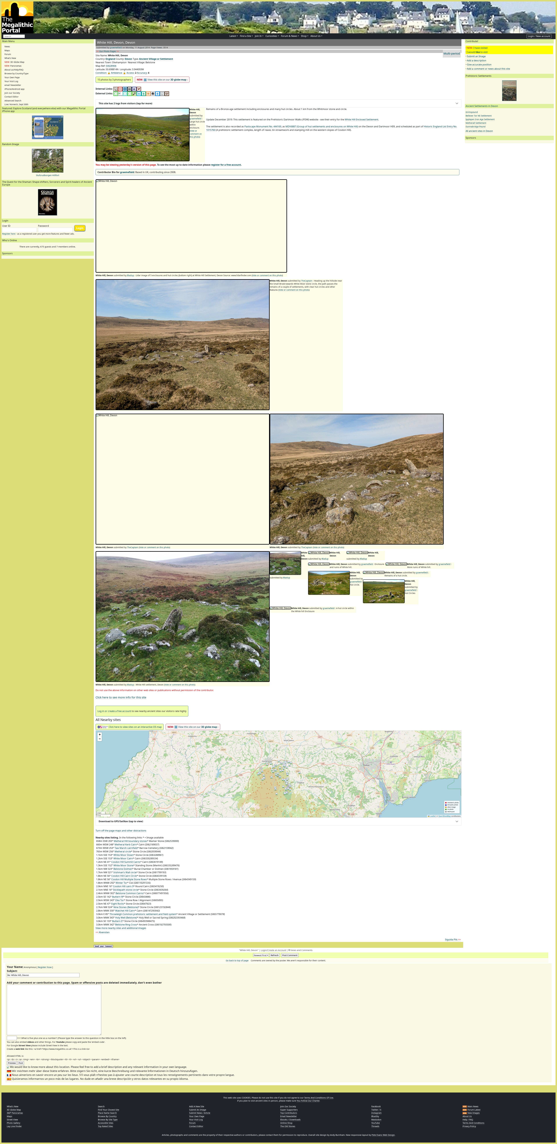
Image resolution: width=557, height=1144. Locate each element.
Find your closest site (108, 1109)
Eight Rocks (117, 903)
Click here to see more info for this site (121, 697)
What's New (10, 58)
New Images (473, 1113)
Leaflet (432, 816)
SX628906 (111, 65)
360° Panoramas (15, 1113)
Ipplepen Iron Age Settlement (480, 119)
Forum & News (289, 36)
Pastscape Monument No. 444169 (262, 126)
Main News (472, 1106)
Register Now (45, 967)
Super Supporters (289, 1109)
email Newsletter (12, 85)
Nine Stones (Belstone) (125, 907)
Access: (130, 72)
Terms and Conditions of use (318, 1097)
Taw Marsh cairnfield (126, 848)
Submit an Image (476, 56)
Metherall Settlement (476, 123)
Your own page (196, 1116)
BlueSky (375, 1116)
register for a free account (226, 164)
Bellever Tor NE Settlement (479, 115)
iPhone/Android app (14, 89)
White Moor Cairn (123, 858)
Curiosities (271, 36)
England (110, 58)
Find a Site (245, 36)
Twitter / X (376, 1109)
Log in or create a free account (114, 711)
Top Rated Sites (105, 1126)
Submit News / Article (199, 1113)
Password (43, 225)
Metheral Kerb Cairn (126, 844)
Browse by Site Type (107, 1119)
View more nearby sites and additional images (121, 928)
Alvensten (103, 932)
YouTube (375, 1123)
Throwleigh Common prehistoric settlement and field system (143, 914)
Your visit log (196, 1119)
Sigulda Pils (453, 939)
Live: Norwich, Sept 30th (16, 104)
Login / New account (539, 36)
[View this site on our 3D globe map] (125, 88)
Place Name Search (107, 1113)
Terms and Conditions (473, 1123)
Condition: (101, 72)
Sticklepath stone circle (125, 889)
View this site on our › (162, 79)
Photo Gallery (13, 1123)
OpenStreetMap (444, 816)
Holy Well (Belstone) (126, 917)
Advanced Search (12, 100)
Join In (258, 36)
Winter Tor (121, 882)
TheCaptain (306, 280)
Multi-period (452, 53)
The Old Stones (287, 1126)
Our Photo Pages (107, 51)
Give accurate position (479, 64)
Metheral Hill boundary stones (130, 841)
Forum (7, 54)
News (7, 46)
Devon (128, 58)
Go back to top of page (237, 960)
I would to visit (477, 52)
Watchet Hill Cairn (125, 910)
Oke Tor (119, 900)
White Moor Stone (123, 865)
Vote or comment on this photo (196, 133)
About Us (315, 36)
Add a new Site (196, 1106)
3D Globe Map (14, 62)
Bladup (130, 275)
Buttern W (117, 896)
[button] (279, 774)
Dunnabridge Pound (475, 126)
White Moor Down (123, 855)
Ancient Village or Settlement (156, 58)
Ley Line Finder (14, 1126)
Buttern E (117, 921)
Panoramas (12, 65)
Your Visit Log (11, 81)
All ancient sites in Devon (479, 131)
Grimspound (472, 112)
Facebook (376, 1106)
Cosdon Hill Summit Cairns (125, 862)
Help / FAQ (468, 1119)
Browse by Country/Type (16, 73)
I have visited (480, 47)
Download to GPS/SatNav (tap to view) (121, 821)
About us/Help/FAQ (13, 69)
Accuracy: (142, 72)
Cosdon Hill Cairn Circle (124, 875)
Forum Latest (473, 1109)
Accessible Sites (105, 1123)
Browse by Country (107, 1116)
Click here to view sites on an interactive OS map (135, 726)
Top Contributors (288, 1113)
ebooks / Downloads (290, 1119)
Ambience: (116, 72)
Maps (7, 50)
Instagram (376, 1113)
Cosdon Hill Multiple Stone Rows (129, 879)
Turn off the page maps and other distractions (121, 830)
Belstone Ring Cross (126, 924)
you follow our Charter (308, 1100)
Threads (375, 1126)
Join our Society (12, 93)
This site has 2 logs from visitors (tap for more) (125, 103)
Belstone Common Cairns (129, 893)
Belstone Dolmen (122, 868)
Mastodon (376, 1119)
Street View (12, 1119)
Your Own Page (12, 77)
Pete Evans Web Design (383, 1135)
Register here (8, 233)
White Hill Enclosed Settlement (361, 119)
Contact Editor (11, 96)
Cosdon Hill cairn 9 (123, 886)
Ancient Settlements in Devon (482, 106)
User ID (6, 225)
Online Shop (286, 1123)
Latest (232, 36)
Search (101, 1106)
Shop (304, 36)
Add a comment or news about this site (488, 68)
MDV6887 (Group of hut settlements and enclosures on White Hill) (321, 126)
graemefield (116, 47)
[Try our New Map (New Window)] (120, 88)
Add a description (476, 60)
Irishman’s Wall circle (124, 872)
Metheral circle (123, 851)
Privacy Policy (469, 1126)
